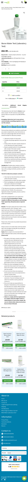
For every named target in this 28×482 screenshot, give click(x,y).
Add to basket (15, 73)
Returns (3, 426)
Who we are (4, 400)
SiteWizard (3, 478)
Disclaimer (4, 424)
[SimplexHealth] (7, 2)
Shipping (3, 406)
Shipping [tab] (24, 105)
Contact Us (4, 402)
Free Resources (5, 408)
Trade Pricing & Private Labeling (9, 404)
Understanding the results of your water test (12, 215)
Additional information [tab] (13, 106)
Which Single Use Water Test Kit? (9, 410)
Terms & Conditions (6, 422)
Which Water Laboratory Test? (8, 412)
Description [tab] (5, 105)
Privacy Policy (4, 420)
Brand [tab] (19, 105)
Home (2, 7)
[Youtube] (4, 480)
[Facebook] (1, 480)
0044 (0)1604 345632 (9, 437)
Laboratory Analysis (8, 7)
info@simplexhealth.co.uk (10, 440)
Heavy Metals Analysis (17, 7)
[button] (24, 12)
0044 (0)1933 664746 (9, 433)
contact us (6, 281)
